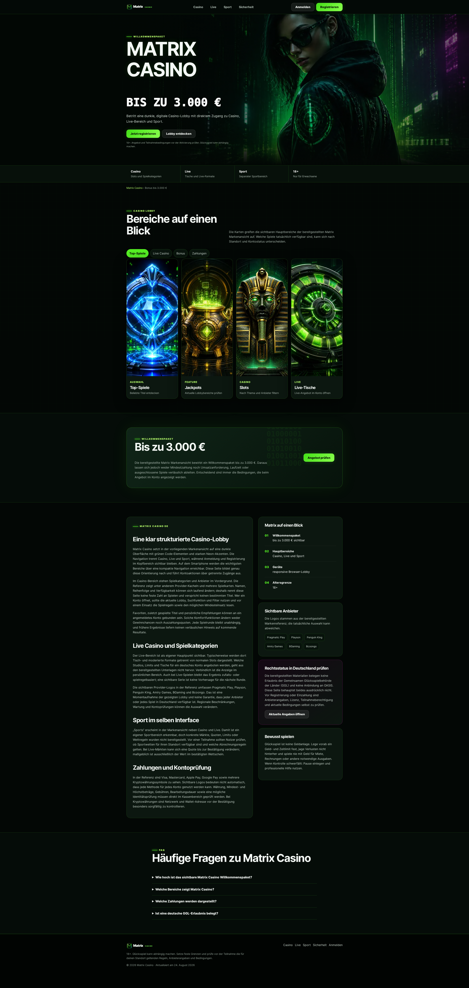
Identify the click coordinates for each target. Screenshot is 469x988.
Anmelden (302, 7)
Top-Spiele (137, 253)
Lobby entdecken (178, 133)
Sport (228, 7)
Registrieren (329, 7)
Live (213, 7)
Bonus (180, 253)
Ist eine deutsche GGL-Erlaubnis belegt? (186, 913)
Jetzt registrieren (143, 133)
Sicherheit (246, 7)
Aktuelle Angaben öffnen (287, 714)
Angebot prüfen (319, 458)
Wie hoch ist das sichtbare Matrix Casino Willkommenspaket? (203, 877)
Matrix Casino (134, 187)
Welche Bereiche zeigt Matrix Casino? (184, 889)
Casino (198, 7)
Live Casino (161, 253)
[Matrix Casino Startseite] (140, 7)
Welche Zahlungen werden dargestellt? (186, 901)
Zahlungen (199, 253)
